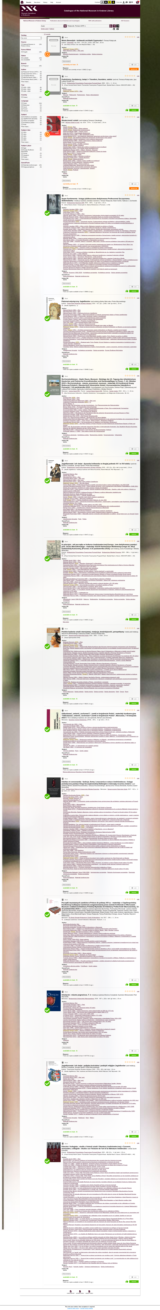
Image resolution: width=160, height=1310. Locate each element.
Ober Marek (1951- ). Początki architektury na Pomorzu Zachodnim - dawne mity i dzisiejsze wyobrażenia (94, 580)
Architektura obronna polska (71, 966)
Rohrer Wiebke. (68, 403)
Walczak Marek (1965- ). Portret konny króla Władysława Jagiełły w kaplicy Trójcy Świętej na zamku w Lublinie (95, 336)
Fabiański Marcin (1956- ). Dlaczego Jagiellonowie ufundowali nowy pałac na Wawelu (88, 325)
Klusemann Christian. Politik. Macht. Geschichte (77, 414)
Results (28, 2)
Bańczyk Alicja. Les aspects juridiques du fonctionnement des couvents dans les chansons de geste (92, 1160)
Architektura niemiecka (69, 435)
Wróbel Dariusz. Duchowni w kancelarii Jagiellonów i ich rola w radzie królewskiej (86, 1112)
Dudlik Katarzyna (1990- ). (72, 643)
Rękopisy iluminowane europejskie (117, 872)
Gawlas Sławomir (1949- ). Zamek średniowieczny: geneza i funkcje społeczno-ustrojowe (89, 933)
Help (51, 2)
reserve (134, 110)
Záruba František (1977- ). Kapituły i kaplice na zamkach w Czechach (83, 1261)
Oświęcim (66, 1040)
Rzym (126, 691)
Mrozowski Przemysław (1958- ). (74, 925)
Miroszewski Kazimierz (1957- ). (74, 1004)
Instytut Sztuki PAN (74, 391)
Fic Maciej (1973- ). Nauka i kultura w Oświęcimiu (77, 1017)
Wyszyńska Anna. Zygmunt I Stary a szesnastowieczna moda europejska (84, 317)
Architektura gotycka (104, 272)
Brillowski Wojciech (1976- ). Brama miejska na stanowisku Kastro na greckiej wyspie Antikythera (91, 217)
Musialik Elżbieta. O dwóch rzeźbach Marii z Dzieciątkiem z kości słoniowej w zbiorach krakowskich (92, 844)
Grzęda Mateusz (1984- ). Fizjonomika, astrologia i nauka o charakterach (84, 316)
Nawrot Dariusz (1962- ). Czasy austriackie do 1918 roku (79, 1024)
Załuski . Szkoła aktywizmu (73, 159)
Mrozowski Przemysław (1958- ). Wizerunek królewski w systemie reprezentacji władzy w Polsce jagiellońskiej (95, 314)
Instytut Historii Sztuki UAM (94, 391)
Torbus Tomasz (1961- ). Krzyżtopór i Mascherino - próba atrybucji (82, 256)
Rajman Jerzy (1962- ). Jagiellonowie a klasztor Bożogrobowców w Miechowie (86, 507)
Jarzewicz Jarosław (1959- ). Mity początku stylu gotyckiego (80, 568)
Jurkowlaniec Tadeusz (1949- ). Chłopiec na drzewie (78, 830)
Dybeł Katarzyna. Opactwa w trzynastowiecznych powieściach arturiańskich (85, 1171)
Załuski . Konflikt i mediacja (73, 145)
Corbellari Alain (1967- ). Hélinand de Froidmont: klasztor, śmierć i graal (84, 1166)
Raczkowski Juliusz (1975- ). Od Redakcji (75, 856)
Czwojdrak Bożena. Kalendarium (72, 1009)
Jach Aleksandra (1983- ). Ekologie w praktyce (76, 156)
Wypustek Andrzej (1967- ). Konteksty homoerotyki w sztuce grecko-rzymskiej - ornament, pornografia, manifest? (96, 685)
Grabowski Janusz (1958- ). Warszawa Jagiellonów (78, 498)
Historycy (86, 599)
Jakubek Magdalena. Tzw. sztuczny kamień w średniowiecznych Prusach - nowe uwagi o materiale (92, 824)
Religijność (81, 1117)
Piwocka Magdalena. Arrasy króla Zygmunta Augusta (78, 345)
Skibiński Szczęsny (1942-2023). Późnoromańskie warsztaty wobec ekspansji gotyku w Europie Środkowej (94, 1229)
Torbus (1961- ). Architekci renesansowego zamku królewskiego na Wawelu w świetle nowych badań (95, 330)
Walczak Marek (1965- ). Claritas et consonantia (77, 865)
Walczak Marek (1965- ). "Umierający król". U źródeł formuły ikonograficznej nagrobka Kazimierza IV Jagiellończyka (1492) (99, 1111)
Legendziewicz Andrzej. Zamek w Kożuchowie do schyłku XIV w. (82, 947)
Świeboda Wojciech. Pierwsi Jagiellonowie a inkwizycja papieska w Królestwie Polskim (88, 1109)
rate (138, 37)
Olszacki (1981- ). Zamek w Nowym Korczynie (79, 324)
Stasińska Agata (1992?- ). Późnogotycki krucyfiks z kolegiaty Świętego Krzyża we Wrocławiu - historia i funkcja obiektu (98, 1238)
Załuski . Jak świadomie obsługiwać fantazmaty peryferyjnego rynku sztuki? (87, 137)
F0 (124, 2)
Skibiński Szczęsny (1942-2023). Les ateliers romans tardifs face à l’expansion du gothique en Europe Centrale (95, 1228)
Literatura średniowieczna (92, 1266)
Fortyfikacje (84, 966)
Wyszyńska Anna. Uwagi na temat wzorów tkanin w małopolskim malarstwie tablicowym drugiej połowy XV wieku (96, 868)
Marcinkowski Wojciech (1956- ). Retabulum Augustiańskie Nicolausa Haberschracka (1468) (90, 838)
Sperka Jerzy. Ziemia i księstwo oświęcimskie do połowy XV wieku (82, 1033)
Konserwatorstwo (109, 435)
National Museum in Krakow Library (34, 20)
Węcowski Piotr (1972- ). (72, 311)
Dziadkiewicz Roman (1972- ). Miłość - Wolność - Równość (80, 150)
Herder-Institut (113, 391)
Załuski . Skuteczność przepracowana (76, 130)
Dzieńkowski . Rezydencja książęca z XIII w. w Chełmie (81, 931)
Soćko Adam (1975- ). (71, 212)
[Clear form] (113, 29)
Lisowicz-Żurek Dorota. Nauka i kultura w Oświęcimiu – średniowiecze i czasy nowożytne (89, 1020)
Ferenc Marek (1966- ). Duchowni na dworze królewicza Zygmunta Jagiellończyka (87, 1085)
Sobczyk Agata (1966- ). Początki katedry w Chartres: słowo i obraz (82, 586)
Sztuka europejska (98, 350)
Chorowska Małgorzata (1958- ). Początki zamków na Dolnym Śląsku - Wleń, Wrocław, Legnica (91, 930)
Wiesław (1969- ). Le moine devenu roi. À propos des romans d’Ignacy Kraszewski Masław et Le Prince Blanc (98, 1218)
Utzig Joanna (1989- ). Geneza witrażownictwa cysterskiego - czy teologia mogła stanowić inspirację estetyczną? (96, 864)
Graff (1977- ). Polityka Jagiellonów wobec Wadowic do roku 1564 (85, 500)
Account (58, 2)
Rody (79, 519)
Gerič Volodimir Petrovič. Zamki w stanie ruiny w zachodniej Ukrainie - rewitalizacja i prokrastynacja (92, 730)
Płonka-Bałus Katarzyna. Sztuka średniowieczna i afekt (79, 852)
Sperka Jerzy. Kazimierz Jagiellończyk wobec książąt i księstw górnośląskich (85, 488)
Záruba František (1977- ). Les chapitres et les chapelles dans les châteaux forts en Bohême (90, 1263)
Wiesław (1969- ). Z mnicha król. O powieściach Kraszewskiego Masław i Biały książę (91, 1220)
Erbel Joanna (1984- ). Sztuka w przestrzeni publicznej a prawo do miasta (84, 151)
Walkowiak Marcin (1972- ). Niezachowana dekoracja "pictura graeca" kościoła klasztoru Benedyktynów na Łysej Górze (98, 594)
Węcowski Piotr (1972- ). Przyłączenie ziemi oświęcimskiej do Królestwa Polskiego (87, 1035)
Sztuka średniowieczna (107, 1266)
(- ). (71, 49)
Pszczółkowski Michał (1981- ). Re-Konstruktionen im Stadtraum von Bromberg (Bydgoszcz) (90, 422)
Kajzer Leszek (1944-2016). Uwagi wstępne (76, 939)
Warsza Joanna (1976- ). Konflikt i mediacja (76, 144)
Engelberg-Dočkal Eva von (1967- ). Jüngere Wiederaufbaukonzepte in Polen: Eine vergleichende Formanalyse (95, 408)
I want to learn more (73, 1308)
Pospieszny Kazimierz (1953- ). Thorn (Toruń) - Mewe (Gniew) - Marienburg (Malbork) (88, 420)
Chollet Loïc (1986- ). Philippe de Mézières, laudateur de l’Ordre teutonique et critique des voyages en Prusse (95, 1165)
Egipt (117, 691)
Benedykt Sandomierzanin (71, 54)
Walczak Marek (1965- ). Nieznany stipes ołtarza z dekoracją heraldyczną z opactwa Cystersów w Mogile (93, 258)
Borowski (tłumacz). (72, 798)
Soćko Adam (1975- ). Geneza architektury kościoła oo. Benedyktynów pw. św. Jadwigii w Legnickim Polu (93, 252)
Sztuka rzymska (98, 691)
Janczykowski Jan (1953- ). (72, 724)
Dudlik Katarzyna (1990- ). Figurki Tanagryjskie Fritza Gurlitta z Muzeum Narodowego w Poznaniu (91, 654)
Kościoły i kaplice (78, 1266)
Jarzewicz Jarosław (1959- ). (73, 209)
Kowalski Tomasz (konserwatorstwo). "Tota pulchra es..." (79, 833)
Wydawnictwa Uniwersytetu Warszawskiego (81, 998)
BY (113, 2)
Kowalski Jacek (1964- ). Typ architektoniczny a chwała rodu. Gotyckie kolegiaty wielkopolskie (90, 1189)
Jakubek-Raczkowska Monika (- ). (76, 795)
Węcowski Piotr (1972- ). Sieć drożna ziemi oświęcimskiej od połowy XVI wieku (86, 1036)
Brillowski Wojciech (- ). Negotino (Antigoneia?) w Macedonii (82, 563)
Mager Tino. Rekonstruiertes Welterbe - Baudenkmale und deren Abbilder (84, 417)
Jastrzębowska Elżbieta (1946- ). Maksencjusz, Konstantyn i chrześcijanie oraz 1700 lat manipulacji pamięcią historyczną (98, 659)
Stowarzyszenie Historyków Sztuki (79, 635)
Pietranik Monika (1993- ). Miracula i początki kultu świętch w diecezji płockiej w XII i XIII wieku (90, 583)
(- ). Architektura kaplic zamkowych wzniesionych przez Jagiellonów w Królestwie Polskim (96, 1102)
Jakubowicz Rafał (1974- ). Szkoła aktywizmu (76, 157)
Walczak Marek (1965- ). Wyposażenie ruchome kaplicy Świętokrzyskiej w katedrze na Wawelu (90, 512)
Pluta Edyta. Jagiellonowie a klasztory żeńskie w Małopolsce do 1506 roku (84, 1099)
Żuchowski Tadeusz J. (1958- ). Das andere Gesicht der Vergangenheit (84, 431)
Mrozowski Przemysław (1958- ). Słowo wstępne (77, 953)
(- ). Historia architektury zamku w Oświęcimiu (83, 1030)
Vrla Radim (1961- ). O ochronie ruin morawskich (77, 747)
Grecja (122, 691)
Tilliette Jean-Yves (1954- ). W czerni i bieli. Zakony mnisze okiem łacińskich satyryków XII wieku (91, 1247)
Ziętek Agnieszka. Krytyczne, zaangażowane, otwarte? (79, 168)
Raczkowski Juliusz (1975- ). (73, 797)
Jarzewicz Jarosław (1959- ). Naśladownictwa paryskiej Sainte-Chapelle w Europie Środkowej (90, 1186)
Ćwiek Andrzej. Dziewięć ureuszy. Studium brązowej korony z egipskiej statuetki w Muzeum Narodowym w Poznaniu (97, 653)
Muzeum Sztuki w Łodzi (72, 122)
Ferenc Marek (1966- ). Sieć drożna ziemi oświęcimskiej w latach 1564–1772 (85, 1012)
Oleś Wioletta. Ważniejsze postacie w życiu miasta (77, 1026)
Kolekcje (51, 29)
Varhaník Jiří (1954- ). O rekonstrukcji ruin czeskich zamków (80, 745)
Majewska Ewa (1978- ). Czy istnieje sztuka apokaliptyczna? (80, 148)
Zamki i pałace (84, 750)
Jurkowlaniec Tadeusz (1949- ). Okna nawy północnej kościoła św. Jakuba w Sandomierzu (89, 227)
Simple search (45, 29)
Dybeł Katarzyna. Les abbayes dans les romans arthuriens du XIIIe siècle (84, 1169)
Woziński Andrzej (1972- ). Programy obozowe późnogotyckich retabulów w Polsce (87, 867)
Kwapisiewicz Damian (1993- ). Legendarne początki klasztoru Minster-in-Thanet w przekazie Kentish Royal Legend (97, 574)
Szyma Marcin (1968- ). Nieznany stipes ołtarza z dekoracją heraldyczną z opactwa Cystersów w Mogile (93, 255)
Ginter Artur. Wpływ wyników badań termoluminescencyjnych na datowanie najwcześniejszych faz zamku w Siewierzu (97, 935)
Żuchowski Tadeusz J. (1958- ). (74, 214)
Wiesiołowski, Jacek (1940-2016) (72, 599)
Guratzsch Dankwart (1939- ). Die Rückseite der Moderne (80, 411)
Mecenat (65, 95)
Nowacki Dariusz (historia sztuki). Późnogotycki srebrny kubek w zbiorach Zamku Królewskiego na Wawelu (94, 846)
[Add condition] (114, 26)
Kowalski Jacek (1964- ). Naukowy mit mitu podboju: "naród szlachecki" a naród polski (88, 571)
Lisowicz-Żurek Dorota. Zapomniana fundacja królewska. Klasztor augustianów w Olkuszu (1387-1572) (93, 1094)
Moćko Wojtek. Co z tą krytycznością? (74, 142)
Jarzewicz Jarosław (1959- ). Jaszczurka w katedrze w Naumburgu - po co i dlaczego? (88, 829)
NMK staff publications (94, 20)
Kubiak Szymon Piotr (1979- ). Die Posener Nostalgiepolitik (80, 416)
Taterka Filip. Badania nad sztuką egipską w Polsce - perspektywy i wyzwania (85, 682)
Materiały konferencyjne (70, 98)
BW (106, 2)
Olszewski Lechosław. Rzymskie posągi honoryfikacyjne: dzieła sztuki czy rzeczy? (87, 671)
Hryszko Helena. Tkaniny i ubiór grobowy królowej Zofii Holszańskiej (83, 319)
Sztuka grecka (89, 691)
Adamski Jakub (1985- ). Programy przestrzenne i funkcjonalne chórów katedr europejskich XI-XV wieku (93, 215)
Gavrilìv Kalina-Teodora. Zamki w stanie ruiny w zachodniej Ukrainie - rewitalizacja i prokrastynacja (92, 729)
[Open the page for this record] (54, 127)
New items (37, 2)
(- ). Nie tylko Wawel (76, 483)
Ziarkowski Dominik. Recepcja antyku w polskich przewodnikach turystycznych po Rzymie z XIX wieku (92, 686)
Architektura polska (85, 54)
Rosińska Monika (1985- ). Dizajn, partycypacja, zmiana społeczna (82, 140)
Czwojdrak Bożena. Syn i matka (72, 503)
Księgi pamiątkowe (68, 276)
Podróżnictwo (81, 95)
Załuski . (69, 127)
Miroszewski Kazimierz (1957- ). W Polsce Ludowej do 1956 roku (82, 1023)
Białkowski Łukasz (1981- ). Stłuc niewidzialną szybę (78, 134)
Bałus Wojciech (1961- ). (73, 50)
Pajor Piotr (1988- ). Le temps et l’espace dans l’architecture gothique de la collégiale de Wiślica (91, 1211)
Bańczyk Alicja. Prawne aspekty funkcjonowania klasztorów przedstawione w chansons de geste (91, 1162)
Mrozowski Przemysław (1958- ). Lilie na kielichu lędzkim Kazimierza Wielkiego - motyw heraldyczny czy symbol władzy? (98, 842)
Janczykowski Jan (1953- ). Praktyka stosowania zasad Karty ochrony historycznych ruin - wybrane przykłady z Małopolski (99, 732)
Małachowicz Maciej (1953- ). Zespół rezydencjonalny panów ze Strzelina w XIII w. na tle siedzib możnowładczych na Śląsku (99, 948)
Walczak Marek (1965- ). (72, 310)
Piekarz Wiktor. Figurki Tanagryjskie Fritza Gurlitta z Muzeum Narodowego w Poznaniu (88, 672)
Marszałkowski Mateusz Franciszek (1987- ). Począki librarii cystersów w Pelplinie (87, 579)
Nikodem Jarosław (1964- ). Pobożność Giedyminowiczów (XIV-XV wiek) (84, 1096)
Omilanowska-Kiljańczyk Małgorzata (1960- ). (79, 400)
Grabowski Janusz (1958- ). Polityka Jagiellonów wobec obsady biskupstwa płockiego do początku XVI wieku (95, 1086)
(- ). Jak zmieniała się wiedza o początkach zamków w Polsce (88, 585)
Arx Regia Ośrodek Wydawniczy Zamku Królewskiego (84, 917)
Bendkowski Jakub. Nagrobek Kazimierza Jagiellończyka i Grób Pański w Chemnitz (87, 807)
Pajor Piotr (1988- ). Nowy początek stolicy (75, 582)
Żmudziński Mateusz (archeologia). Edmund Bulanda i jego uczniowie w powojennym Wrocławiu (91, 688)
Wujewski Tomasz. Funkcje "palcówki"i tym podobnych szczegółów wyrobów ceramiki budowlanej (91, 264)
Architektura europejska (90, 272)
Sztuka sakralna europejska (119, 272)
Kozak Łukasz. (67, 89)
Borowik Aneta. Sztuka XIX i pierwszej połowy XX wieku (79, 1007)
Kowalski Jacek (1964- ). (72, 560)
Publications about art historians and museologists (65, 20)
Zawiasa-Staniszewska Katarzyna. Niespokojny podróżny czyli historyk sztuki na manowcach (90, 269)
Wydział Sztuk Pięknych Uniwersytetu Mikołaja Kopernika (82, 789)
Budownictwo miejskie (96, 435)
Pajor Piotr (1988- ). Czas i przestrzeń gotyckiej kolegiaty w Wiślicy (82, 1209)
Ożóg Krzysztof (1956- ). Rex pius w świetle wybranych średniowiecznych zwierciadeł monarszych (91, 1097)
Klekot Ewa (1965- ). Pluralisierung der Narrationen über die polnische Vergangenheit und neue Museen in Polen (96, 413)
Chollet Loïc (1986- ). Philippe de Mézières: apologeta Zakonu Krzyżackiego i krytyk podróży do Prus (92, 1163)
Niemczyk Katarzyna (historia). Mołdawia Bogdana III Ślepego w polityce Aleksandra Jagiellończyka (92, 492)
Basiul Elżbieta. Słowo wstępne (72, 806)
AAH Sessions (125, 20)
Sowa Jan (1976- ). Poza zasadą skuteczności (76, 133)
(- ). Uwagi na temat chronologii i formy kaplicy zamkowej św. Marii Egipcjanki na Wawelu (96, 858)
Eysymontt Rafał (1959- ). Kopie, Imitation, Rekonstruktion (80, 410)
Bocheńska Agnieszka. (71, 924)
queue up (134, 69)
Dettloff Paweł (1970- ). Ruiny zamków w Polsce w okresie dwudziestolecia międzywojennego (90, 727)
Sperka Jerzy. (68, 475)
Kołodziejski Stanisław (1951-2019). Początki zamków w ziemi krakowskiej (84, 941)
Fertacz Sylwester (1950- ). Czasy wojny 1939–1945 (78, 1014)
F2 (131, 2)
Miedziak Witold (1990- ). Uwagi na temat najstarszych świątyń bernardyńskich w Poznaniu (89, 238)
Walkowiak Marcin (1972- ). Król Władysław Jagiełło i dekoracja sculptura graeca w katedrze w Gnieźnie (93, 263)
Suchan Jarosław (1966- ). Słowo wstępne (75, 128)
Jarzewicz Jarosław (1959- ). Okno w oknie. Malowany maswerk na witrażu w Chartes (88, 226)
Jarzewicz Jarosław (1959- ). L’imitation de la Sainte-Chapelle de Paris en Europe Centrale (89, 1185)
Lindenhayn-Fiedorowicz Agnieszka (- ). (77, 402)
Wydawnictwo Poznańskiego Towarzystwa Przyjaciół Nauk (84, 83)
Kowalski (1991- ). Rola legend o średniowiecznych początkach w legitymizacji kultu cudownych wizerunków (97, 572)
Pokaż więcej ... (25, 81)
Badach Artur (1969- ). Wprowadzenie (74, 804)
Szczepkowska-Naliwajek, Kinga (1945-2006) (76, 872)
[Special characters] (117, 29)
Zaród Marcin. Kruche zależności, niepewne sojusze (78, 162)
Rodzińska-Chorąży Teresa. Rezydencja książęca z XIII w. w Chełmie (83, 956)
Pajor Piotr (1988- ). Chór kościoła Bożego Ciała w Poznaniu (80, 322)
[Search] (117, 26)
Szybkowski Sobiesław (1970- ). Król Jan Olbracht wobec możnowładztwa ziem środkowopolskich (91, 506)
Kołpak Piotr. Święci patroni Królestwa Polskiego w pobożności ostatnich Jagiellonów (87, 510)
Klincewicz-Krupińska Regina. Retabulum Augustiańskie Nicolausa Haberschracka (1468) (89, 832)
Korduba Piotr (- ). (71, 397)
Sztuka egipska (79, 691)
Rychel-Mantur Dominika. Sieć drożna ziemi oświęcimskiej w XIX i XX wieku (85, 1032)
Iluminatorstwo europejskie (98, 872)
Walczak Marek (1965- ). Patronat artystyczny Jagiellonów (80, 313)
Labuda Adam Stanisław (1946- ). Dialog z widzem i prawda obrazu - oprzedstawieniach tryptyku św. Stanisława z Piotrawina (99, 230)
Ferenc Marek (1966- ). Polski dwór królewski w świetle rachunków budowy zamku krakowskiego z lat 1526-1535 (96, 484)
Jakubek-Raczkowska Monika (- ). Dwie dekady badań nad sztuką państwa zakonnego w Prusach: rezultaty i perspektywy (100, 826)
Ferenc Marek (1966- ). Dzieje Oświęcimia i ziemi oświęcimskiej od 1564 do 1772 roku (88, 1010)
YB (110, 2)
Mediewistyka (94, 599)
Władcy (92, 1117)
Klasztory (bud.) (67, 1266)
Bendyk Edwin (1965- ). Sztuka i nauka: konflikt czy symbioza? (81, 160)
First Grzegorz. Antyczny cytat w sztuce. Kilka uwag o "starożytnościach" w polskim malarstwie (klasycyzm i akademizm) (98, 657)
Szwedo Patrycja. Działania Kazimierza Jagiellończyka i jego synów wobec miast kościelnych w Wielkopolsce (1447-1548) (98, 1106)
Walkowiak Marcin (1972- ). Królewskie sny (75, 592)
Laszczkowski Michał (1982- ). (73, 725)
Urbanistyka (118, 435)
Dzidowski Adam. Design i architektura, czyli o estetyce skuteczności (83, 139)
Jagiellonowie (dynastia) (70, 350)
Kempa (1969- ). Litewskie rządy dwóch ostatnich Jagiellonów (83, 497)
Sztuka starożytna (109, 691)
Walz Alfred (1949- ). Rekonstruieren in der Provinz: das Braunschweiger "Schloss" (87, 429)
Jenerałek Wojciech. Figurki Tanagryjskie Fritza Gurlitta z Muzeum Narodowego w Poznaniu (90, 663)
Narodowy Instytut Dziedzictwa (78, 719)
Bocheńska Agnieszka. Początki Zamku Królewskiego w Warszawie (82, 927)
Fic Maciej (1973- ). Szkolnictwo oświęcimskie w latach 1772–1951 (82, 1015)
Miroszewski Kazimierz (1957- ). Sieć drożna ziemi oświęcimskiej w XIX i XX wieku (87, 1021)
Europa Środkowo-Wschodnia (114, 350)
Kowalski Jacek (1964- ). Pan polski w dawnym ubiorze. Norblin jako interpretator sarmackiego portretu (93, 229)
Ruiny (77, 750)
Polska (84, 519)
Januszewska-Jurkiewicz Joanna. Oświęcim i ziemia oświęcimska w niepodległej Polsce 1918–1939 (92, 1018)
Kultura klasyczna (68, 691)
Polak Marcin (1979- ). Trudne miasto (74, 153)
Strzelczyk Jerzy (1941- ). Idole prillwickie (75, 253)
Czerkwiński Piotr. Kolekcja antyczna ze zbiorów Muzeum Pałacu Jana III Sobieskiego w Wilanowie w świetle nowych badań (99, 651)
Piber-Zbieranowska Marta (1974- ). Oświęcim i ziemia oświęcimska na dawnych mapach (89, 1029)
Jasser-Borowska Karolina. (72, 800)
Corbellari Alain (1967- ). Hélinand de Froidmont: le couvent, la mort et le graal (86, 1168)
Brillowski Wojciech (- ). (73, 642)
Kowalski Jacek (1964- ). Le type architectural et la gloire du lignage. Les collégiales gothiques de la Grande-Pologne (97, 1188)
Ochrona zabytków (68, 750)
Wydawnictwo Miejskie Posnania (111, 552)
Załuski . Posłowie (70, 170)
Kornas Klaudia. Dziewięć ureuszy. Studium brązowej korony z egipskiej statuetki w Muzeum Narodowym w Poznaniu (97, 665)
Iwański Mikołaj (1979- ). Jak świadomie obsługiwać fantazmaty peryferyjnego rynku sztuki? (90, 136)
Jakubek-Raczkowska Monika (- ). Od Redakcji (78, 827)
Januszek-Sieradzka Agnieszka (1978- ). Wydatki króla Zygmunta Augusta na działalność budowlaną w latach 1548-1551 (98, 331)
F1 (127, 2)
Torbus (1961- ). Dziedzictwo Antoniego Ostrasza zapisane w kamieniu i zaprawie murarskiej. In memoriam (97, 683)
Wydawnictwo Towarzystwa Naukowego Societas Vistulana (84, 467)
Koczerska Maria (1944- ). (74, 478)
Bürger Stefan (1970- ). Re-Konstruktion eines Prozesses (80, 407)
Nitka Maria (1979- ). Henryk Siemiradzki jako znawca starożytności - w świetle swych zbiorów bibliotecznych (95, 669)
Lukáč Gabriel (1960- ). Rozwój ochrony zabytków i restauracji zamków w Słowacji (87, 733)
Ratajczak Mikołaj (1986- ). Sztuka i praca (75, 131)
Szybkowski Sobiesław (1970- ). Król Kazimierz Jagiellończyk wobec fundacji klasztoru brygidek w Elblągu (94, 1108)
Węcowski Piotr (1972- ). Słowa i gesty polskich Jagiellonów (80, 481)
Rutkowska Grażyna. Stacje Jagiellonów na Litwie (77, 494)
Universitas (70, 42)
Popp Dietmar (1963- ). (71, 399)
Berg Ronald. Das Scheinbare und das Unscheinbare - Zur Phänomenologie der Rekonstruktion (91, 405)
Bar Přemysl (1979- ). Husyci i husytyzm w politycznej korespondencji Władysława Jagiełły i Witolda (92, 1083)
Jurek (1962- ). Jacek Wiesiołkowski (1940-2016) (80, 569)
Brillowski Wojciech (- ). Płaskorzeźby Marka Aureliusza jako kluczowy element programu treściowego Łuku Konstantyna (99, 646)
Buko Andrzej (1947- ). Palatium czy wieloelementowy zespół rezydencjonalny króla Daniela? (90, 928)
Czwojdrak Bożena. (70, 474)
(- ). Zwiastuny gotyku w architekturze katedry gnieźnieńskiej (87, 247)
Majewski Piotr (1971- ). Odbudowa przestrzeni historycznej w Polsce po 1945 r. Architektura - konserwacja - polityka (97, 735)
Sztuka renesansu (97, 54)
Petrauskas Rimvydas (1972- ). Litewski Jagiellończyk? (79, 495)
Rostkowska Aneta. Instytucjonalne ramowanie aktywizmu (80, 166)
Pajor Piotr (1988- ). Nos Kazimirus (73, 850)
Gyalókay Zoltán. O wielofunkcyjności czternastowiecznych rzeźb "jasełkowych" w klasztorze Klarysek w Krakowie (96, 819)
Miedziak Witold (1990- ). (72, 562)
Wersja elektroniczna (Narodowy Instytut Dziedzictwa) (78, 772)
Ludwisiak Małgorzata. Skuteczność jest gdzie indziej (78, 165)
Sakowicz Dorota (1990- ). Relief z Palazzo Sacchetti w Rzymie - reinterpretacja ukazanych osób (91, 677)
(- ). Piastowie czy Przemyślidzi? (79, 954)
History (45, 2)
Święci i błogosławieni (92, 95)
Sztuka (65, 173)
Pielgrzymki (72, 95)
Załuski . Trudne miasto (72, 154)
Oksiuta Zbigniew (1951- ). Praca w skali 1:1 (76, 163)
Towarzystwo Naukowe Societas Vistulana (79, 303)
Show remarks (66, 61)
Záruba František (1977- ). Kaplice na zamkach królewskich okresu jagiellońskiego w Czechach (91, 1114)
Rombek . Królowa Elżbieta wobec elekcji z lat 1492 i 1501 (82, 504)
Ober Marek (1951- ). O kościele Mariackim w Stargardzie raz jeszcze (83, 240)
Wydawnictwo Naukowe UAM (75, 202)
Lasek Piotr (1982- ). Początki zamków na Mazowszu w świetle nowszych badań (86, 945)
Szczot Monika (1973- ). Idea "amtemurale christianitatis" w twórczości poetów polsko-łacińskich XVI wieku (94, 588)
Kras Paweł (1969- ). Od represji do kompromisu (77, 509)
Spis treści (66, 622)
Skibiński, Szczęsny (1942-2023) (72, 272)
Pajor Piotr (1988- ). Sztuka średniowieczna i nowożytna (79, 1027)
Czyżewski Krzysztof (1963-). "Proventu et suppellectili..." (79, 320)
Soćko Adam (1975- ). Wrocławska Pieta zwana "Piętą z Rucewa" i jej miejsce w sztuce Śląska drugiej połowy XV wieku (98, 862)
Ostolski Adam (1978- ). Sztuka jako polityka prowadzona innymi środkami (84, 147)
